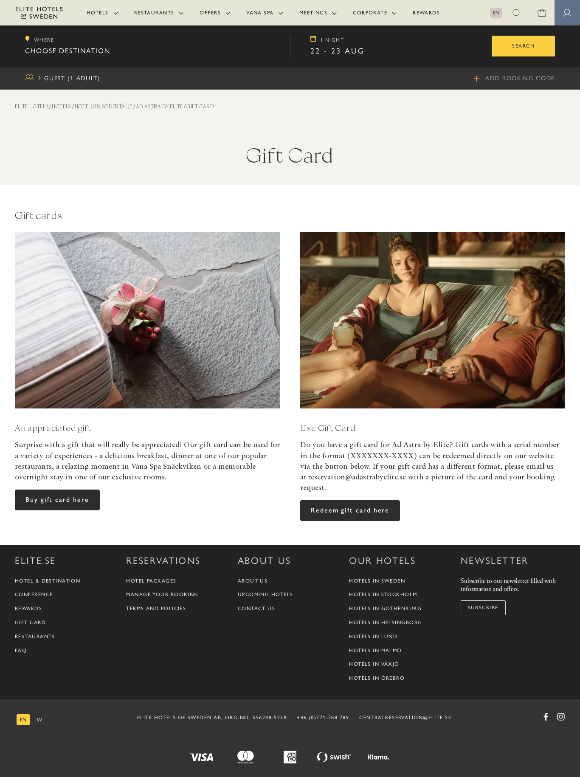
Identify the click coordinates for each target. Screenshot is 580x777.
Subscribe (483, 608)
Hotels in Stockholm (383, 594)
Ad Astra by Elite (159, 106)
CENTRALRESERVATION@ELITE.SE (405, 718)
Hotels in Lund (373, 636)
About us (253, 581)
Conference (34, 594)
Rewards (426, 13)
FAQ (21, 650)
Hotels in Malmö (375, 650)
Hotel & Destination (47, 581)
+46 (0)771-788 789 (323, 718)
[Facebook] (545, 716)
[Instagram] (561, 716)
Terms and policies (156, 608)
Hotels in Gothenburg (385, 608)
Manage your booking (162, 594)
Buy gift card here (57, 499)
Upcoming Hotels (265, 594)
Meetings (313, 13)
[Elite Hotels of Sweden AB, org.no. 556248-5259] (39, 14)
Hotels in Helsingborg (385, 622)
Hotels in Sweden (377, 581)
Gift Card (30, 622)
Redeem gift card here (350, 510)
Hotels (98, 13)
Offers (210, 13)
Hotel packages (151, 581)
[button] (516, 12)
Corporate (370, 13)
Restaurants (154, 13)
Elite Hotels (31, 106)
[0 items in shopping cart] (542, 12)
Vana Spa (260, 13)
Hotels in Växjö (374, 664)
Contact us (256, 608)
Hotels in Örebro (377, 678)
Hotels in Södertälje (103, 106)
